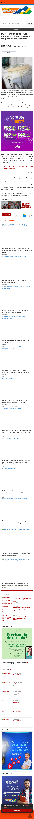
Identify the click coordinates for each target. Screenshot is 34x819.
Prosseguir (17, 810)
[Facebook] (17, 49)
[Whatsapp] (6, 49)
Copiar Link (7, 214)
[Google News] (28, 49)
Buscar (30, 23)
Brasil (17, 29)
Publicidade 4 (7, 774)
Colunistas (6, 669)
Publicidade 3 (7, 730)
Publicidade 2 (7, 626)
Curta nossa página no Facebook (15, 663)
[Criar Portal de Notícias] (30, 816)
